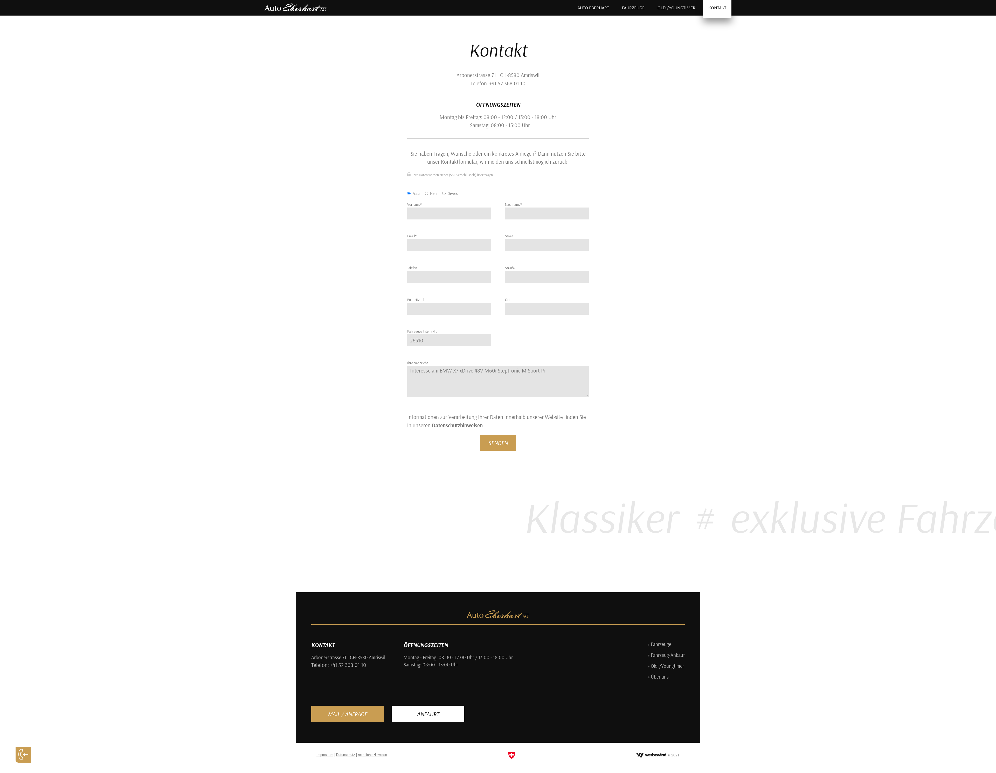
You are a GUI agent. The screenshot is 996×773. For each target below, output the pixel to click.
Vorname (414, 204)
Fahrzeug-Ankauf (668, 655)
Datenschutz (345, 755)
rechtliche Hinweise (372, 755)
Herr (433, 193)
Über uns (660, 677)
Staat (509, 236)
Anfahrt (428, 713)
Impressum (324, 755)
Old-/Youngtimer (676, 8)
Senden (498, 442)
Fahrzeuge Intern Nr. (422, 331)
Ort (507, 299)
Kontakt (717, 8)
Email (412, 236)
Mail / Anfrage (347, 713)
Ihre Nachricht (417, 363)
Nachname (513, 204)
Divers (452, 193)
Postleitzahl (415, 299)
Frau (416, 193)
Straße (510, 268)
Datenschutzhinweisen (457, 425)
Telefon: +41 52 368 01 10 (338, 664)
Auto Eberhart (593, 8)
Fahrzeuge (633, 8)
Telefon (412, 268)
